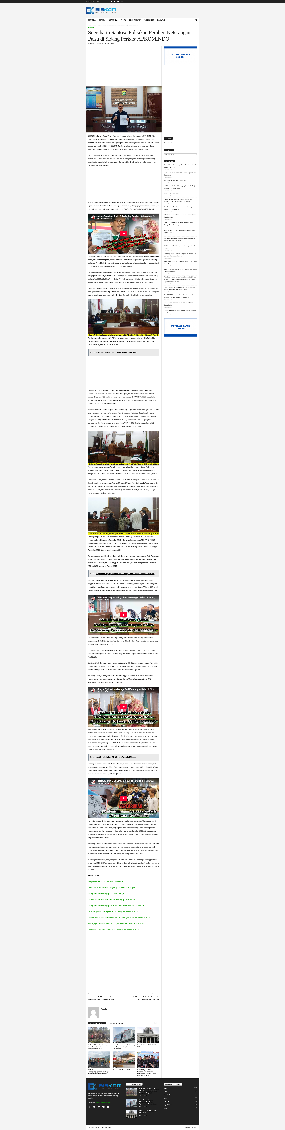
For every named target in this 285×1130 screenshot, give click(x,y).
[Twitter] (111, 1)
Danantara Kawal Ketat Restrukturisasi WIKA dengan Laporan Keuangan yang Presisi (180, 270)
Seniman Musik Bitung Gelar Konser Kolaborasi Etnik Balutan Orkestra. (101, 998)
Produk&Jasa (135, 20)
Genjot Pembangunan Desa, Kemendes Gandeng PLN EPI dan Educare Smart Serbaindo (180, 263)
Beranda (92, 20)
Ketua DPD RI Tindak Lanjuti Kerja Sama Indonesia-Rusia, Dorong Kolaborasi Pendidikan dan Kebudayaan (179, 296)
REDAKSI (187, 1127)
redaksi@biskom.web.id (103, 1103)
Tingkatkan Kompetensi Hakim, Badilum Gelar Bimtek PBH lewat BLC (180, 312)
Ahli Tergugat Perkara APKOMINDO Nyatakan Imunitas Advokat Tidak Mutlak (116, 924)
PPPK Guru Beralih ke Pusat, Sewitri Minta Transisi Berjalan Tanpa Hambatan (180, 216)
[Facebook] (108, 1)
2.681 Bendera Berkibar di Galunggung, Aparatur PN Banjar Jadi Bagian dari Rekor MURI (98, 1071)
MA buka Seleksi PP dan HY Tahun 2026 (175, 180)
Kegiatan (161, 20)
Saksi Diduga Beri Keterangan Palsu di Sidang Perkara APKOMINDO (113, 912)
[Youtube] (121, 1)
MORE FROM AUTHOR (115, 1023)
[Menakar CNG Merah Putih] (124, 1059)
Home (89, 25)
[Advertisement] (123, 62)
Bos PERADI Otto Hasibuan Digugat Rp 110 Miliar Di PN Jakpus (111, 888)
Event (165, 1091)
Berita (102, 20)
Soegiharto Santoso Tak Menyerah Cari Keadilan (105, 882)
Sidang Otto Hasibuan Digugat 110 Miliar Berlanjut (106, 894)
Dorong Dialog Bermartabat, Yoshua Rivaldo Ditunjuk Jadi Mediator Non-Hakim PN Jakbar (179, 239)
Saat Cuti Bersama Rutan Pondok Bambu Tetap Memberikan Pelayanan (144, 998)
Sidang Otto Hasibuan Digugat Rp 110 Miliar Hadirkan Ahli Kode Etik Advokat (116, 906)
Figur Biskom (168, 1105)
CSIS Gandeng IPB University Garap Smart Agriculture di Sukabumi (179, 247)
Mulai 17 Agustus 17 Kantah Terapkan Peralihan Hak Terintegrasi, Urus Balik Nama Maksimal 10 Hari (178, 200)
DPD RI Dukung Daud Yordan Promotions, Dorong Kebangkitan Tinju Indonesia (178, 208)
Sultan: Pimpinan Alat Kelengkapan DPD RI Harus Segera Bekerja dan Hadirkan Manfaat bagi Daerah (179, 288)
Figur (123, 20)
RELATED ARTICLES (97, 1023)
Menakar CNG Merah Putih (121, 1070)
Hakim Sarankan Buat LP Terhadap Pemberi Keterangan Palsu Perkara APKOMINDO (119, 918)
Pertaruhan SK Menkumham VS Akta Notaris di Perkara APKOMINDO (113, 930)
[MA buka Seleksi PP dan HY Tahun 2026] (148, 1035)
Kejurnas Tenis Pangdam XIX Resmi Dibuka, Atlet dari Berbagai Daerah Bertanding (178, 224)
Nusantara (112, 20)
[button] (196, 20)
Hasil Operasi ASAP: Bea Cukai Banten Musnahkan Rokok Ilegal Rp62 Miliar (179, 231)
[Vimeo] (114, 1)
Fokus (165, 1108)
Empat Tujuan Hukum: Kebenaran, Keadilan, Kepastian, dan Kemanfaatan (124, 1046)
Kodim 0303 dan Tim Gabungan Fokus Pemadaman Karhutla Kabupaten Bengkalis (98, 1046)
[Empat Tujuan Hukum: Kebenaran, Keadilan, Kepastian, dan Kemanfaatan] (124, 1035)
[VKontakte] (118, 1)
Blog (165, 1098)
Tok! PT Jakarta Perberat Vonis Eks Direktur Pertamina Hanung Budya (178, 304)
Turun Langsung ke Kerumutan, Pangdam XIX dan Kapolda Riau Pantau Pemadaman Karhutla (180, 255)
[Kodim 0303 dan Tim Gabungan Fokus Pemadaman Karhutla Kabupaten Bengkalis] (99, 1035)
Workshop (149, 20)
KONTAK (194, 1127)
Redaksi (92, 43)
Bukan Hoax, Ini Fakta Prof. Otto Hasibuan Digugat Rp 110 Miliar (111, 900)
